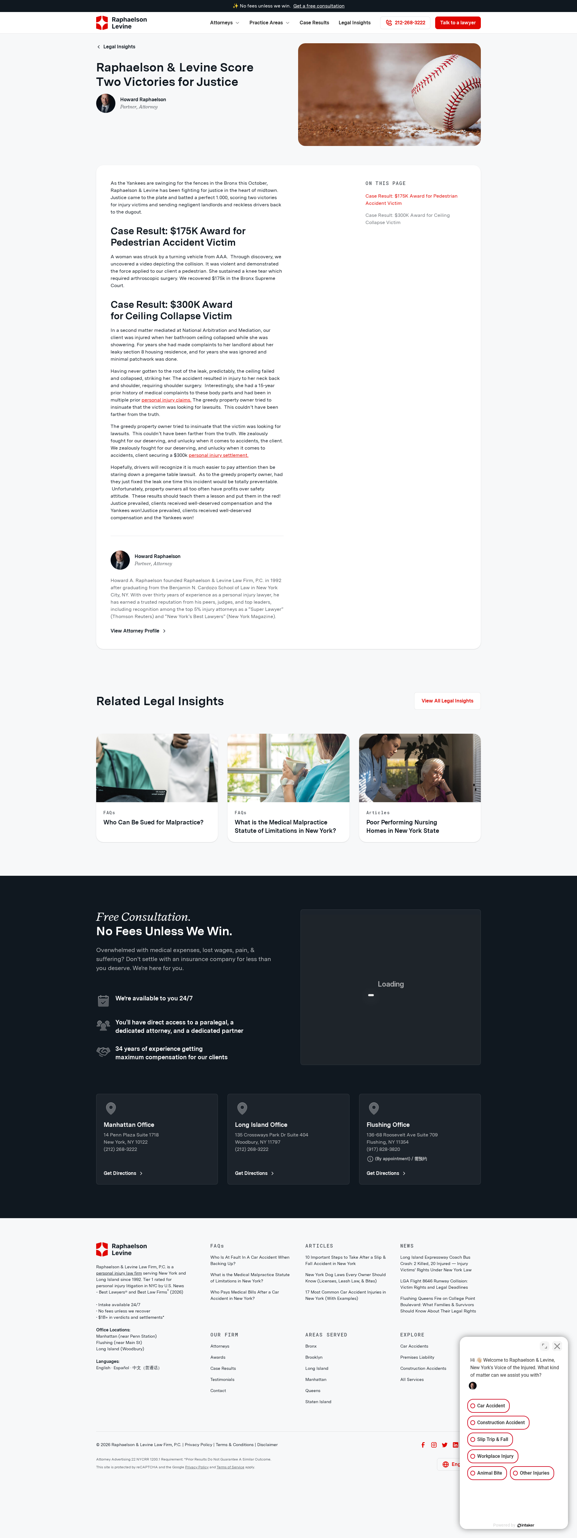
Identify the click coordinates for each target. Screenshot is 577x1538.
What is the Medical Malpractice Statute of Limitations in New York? (250, 1376)
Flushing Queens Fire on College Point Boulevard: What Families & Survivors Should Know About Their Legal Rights (438, 1403)
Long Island (316, 1467)
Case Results (314, 23)
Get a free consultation (319, 6)
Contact (218, 1489)
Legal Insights (355, 23)
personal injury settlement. (219, 455)
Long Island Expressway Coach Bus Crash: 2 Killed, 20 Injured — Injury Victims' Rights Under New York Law (436, 1362)
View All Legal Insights (447, 701)
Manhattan (315, 1478)
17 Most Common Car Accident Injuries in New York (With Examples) (345, 1394)
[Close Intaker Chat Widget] (557, 1346)
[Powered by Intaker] (526, 1525)
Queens (312, 1489)
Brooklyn (313, 1456)
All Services (412, 1478)
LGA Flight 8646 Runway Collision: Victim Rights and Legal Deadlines (434, 1383)
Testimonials (222, 1478)
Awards (217, 1456)
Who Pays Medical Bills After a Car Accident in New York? (244, 1394)
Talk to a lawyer (458, 23)
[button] (225, 23)
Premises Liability (417, 1456)
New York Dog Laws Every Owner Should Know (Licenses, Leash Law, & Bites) (345, 1376)
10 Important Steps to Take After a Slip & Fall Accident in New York (345, 1359)
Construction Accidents (423, 1467)
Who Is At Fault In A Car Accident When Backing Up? (249, 1359)
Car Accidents (414, 1445)
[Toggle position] (544, 1346)
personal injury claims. (166, 400)
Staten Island (318, 1500)
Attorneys (219, 1445)
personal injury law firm (119, 1372)
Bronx (311, 1445)
